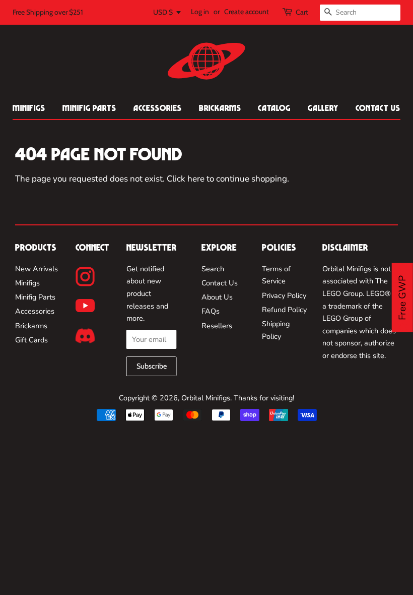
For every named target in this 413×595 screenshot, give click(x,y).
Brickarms (220, 108)
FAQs (210, 311)
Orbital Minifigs (205, 398)
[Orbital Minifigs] (206, 61)
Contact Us (378, 108)
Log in (200, 11)
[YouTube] (85, 305)
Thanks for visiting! (264, 398)
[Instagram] (85, 276)
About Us (217, 297)
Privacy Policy (284, 295)
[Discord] (85, 335)
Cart (302, 12)
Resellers (216, 326)
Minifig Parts (89, 108)
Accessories (157, 108)
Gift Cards (31, 340)
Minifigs (29, 108)
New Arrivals (36, 269)
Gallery (323, 108)
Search (212, 269)
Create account (246, 11)
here (195, 179)
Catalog (274, 108)
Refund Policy (284, 310)
